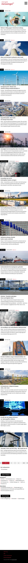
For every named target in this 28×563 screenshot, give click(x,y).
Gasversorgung (21, 498)
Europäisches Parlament (7, 487)
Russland (4, 483)
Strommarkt (14, 498)
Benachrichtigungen (7, 557)
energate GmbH (14, 559)
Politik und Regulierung (5, 498)
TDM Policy (6, 551)
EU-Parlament (4, 482)
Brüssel (19, 479)
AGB (4, 553)
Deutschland (4, 480)
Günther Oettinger (14, 482)
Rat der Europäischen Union (7, 490)
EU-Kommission (10, 479)
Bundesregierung (20, 480)
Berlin (23, 482)
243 (24, 463)
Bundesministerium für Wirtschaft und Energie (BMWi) (12, 489)
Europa (12, 480)
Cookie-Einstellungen (8, 555)
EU (2, 479)
